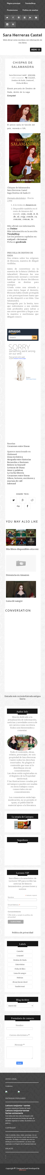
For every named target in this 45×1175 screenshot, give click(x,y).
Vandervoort (20, 987)
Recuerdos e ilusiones (18, 462)
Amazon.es (31, 205)
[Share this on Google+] (23, 500)
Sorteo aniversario (14, 1113)
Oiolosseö (12, 454)
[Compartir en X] (13, 500)
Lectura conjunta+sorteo (17, 1110)
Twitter (13, 228)
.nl (18, 216)
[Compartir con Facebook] (27, 506)
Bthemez (22, 1170)
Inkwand (11, 483)
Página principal (13, 3)
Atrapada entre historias (19, 459)
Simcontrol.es (11, 1158)
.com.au (26, 219)
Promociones (12, 10)
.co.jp (22, 216)
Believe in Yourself (16, 465)
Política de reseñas (30, 10)
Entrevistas (19, 965)
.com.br (29, 216)
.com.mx (17, 219)
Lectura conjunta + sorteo (17, 1105)
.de (14, 216)
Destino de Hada (18, 80)
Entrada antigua (33, 696)
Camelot (20, 951)
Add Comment (17, 78)
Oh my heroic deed (19, 982)
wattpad (11, 239)
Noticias (20, 978)
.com (23, 214)
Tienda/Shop (30, 3)
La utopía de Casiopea (13, 1155)
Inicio (22, 699)
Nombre (11, 897)
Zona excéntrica (15, 457)
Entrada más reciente (15, 696)
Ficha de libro (22, 83)
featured (29, 80)
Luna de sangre (20, 973)
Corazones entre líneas (18, 446)
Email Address (14, 905)
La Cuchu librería (15, 473)
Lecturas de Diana (15, 467)
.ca (35, 216)
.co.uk (29, 214)
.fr (37, 214)
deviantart (22, 239)
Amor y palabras (15, 470)
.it (34, 214)
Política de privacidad (22, 932)
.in (32, 219)
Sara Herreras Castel (22, 34)
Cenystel (31, 78)
